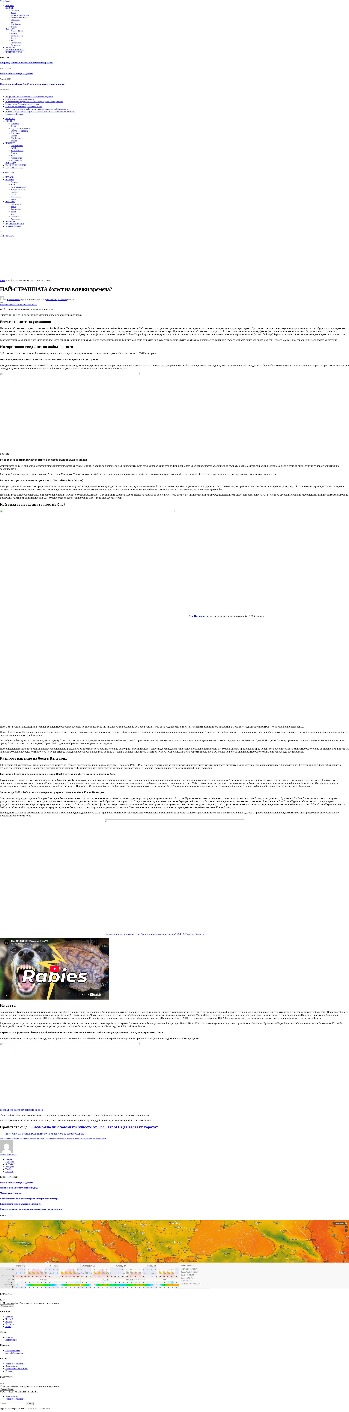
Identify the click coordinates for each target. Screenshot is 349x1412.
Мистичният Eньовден (14, 114)
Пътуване (15, 19)
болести (13, 1139)
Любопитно (16, 43)
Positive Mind (17, 31)
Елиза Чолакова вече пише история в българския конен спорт (29, 1198)
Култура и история (19, 17)
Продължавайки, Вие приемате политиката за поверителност (32, 1303)
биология (4, 1139)
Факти (13, 38)
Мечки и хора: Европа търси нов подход (22, 104)
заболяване (51, 1139)
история (70, 1139)
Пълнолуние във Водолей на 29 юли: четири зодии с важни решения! (32, 84)
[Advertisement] (174, 259)
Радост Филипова (13, 300)
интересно (61, 1139)
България (21, 1139)
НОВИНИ (9, 8)
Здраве (14, 26)
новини (92, 1139)
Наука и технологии (20, 15)
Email (2, 1300)
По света (15, 10)
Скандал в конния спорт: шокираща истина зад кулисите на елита (31, 1209)
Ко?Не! (14, 33)
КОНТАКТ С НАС (13, 52)
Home (2, 280)
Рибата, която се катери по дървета (16, 73)
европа (33, 1139)
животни (41, 1139)
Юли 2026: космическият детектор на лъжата (23, 107)
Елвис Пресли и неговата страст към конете (20, 1204)
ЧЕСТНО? (10, 29)
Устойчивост (16, 24)
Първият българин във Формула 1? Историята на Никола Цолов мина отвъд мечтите (40, 112)
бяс (27, 1139)
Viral (13, 40)
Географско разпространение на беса (21, 1109)
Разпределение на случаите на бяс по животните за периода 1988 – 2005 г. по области (154, 934)
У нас (13, 12)
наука (85, 1139)
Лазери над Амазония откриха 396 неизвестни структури (26, 62)
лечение (78, 1139)
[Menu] (1, 231)
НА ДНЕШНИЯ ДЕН (14, 50)
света (98, 1139)
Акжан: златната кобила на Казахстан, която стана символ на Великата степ (36, 109)
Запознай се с (17, 36)
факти (104, 1139)
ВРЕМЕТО (10, 47)
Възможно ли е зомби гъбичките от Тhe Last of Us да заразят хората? (95, 1127)
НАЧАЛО (9, 6)
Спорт (13, 22)
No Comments (62, 300)
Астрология (16, 45)
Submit (29, 1404)
